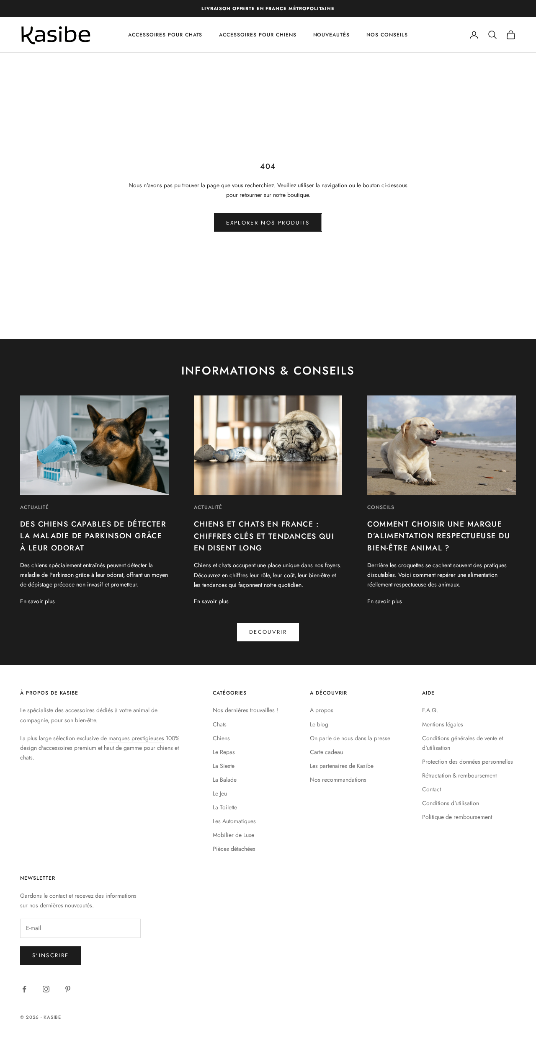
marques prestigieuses (136, 738)
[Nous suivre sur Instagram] (46, 989)
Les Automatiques (234, 821)
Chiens (221, 738)
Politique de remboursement (457, 817)
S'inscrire (50, 955)
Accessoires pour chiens (257, 35)
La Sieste (223, 766)
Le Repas (224, 752)
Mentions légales (442, 724)
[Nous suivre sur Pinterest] (68, 989)
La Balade (225, 779)
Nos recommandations (338, 779)
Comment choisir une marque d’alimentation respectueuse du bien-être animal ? (438, 536)
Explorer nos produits (267, 223)
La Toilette (225, 807)
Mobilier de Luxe (233, 835)
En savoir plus (37, 601)
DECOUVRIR (268, 632)
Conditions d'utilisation (450, 803)
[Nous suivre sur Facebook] (24, 989)
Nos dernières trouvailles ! (245, 710)
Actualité (34, 507)
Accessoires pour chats (165, 35)
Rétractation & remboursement (459, 775)
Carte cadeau (326, 752)
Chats (220, 724)
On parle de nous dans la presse (350, 738)
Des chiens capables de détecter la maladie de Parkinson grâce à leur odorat (93, 536)
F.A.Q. (430, 710)
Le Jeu (220, 793)
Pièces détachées (234, 849)
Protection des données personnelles (467, 761)
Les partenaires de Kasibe (342, 766)
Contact (431, 789)
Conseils (380, 507)
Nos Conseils (387, 35)
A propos (321, 710)
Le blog (319, 724)
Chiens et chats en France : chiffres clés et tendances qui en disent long (264, 536)
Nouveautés (331, 35)
